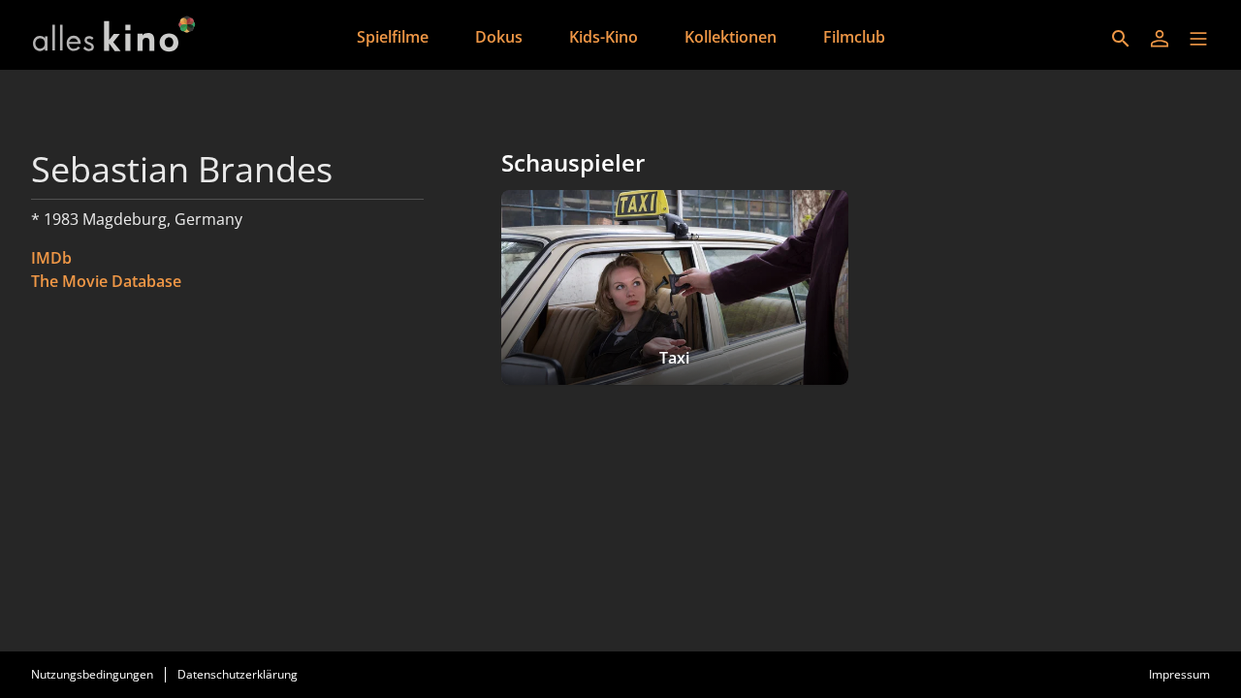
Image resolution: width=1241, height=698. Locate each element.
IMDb (51, 258)
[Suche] (1120, 38)
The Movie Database (106, 281)
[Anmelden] (1159, 38)
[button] (1198, 38)
